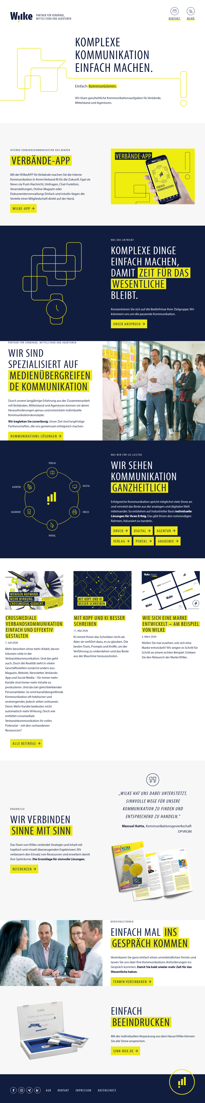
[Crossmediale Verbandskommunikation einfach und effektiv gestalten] (34, 590)
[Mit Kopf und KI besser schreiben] (102, 590)
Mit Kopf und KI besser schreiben (99, 620)
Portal (142, 541)
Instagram (21, 1090)
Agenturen (58, 405)
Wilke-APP (21, 208)
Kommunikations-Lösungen (34, 435)
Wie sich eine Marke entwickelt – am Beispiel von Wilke (171, 623)
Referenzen (22, 868)
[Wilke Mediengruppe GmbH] (42, 16)
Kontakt (63, 1090)
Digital (140, 530)
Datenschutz (107, 1090)
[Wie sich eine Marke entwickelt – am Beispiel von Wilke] (171, 590)
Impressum (83, 1090)
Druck (118, 530)
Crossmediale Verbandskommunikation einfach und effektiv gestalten (34, 626)
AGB (48, 1090)
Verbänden (20, 405)
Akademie (166, 541)
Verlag (119, 541)
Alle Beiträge (24, 743)
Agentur (164, 530)
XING (29, 1090)
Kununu (37, 1090)
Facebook (13, 1090)
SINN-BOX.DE (123, 1050)
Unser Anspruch (127, 323)
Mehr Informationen (52, 472)
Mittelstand (36, 405)
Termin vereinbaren (130, 981)
